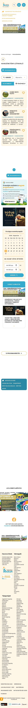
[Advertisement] (14, 156)
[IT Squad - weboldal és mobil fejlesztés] (24, 704)
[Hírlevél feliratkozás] (1, 699)
